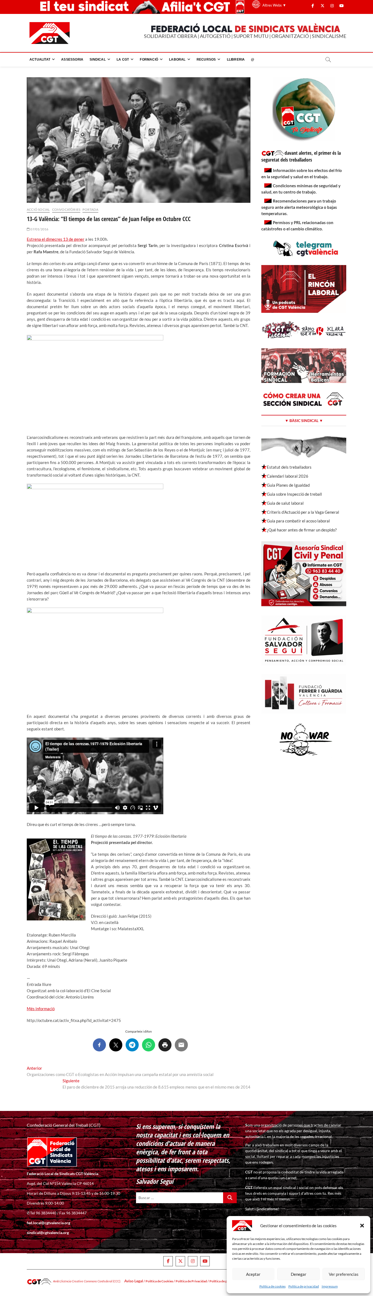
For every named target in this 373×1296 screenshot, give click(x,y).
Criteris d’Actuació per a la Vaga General (303, 512)
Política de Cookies (159, 1281)
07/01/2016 (39, 229)
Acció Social (38, 209)
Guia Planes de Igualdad (288, 485)
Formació (149, 59)
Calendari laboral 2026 (287, 476)
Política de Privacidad (191, 1281)
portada (90, 209)
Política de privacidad (303, 1286)
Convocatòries (66, 209)
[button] (362, 1225)
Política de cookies (272, 1286)
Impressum (330, 1286)
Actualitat (39, 59)
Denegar (298, 1274)
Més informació (41, 1008)
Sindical (98, 59)
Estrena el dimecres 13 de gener (55, 239)
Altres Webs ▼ (274, 5)
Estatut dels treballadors (289, 467)
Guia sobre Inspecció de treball (294, 494)
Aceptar (253, 1274)
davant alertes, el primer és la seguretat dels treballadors (301, 156)
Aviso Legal (133, 1281)
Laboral (177, 59)
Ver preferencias (344, 1274)
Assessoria (72, 59)
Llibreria (236, 59)
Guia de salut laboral (285, 503)
